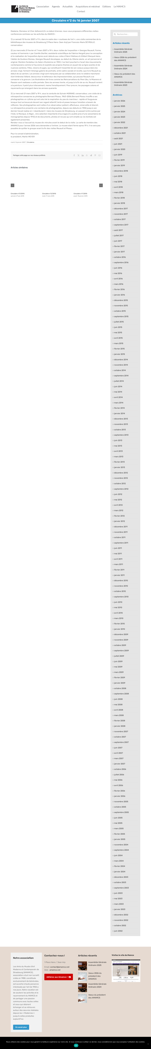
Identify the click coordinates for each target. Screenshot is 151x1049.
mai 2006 (118, 780)
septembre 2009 (121, 650)
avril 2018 (118, 187)
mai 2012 (118, 500)
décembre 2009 (121, 634)
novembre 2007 (121, 731)
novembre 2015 (121, 305)
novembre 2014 (121, 365)
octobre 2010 (120, 591)
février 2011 (119, 570)
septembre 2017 (121, 225)
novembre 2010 (121, 586)
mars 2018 (118, 192)
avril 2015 (118, 338)
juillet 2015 (119, 322)
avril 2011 (118, 559)
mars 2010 (118, 618)
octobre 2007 (120, 737)
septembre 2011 (121, 543)
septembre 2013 (121, 435)
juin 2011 (118, 548)
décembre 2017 (121, 208)
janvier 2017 (119, 252)
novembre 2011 (121, 532)
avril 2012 (118, 505)
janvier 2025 (119, 106)
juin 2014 (118, 386)
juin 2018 (118, 176)
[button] (12, 185)
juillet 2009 (119, 656)
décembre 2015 (121, 300)
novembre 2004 (121, 845)
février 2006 (119, 791)
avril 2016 (118, 279)
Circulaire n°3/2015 (18, 193)
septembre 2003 (121, 888)
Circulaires (30, 142)
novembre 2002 (121, 920)
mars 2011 (118, 564)
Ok (76, 1045)
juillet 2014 (119, 381)
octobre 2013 (120, 430)
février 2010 (119, 624)
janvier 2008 (119, 726)
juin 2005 (118, 818)
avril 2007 (118, 753)
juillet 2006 (119, 774)
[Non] (148, 1044)
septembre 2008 (121, 694)
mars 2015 (118, 343)
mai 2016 (118, 273)
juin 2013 (118, 440)
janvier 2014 (119, 413)
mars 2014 (118, 403)
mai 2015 (118, 332)
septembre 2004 (121, 850)
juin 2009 (118, 661)
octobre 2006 (120, 769)
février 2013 (119, 462)
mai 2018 (118, 182)
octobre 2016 (120, 257)
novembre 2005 (121, 801)
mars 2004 (119, 861)
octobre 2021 (120, 133)
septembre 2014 (121, 376)
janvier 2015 (119, 354)
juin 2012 (118, 494)
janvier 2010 (119, 629)
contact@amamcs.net (59, 967)
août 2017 (118, 230)
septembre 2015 (121, 316)
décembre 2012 (121, 473)
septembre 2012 (121, 489)
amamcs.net (55, 970)
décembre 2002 (121, 915)
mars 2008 (119, 715)
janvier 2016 (119, 295)
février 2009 (119, 677)
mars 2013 (118, 456)
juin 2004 (118, 855)
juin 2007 (118, 748)
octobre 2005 (120, 807)
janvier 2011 (119, 575)
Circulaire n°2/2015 (49, 193)
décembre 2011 (121, 527)
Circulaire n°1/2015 (80, 193)
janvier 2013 (119, 467)
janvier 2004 (119, 871)
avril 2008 (118, 710)
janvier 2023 (119, 117)
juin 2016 (118, 268)
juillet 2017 (119, 235)
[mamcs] (126, 960)
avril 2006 (118, 785)
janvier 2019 (119, 165)
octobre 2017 (120, 219)
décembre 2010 (121, 580)
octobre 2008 (120, 688)
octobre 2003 (120, 882)
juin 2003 (118, 893)
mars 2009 (119, 672)
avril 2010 (118, 613)
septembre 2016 (121, 262)
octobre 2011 (119, 537)
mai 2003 (118, 898)
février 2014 (119, 408)
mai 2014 (118, 392)
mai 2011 (118, 553)
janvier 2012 (119, 521)
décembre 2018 (121, 171)
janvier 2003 (119, 909)
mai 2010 (118, 607)
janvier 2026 (119, 101)
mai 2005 (118, 823)
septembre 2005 (121, 812)
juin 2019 (118, 155)
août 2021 (118, 138)
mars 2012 (118, 510)
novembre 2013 (121, 424)
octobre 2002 (120, 925)
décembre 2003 (121, 877)
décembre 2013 (121, 419)
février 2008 (119, 720)
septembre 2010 (121, 597)
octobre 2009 (120, 645)
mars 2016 (118, 284)
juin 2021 (118, 144)
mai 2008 (118, 704)
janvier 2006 (119, 796)
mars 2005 (119, 828)
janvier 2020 (119, 149)
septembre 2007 (121, 742)
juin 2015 (118, 327)
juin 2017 (118, 241)
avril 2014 (118, 397)
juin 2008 (118, 699)
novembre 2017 (121, 214)
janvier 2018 (119, 203)
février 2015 (119, 349)
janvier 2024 (119, 111)
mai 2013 (118, 446)
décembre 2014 (121, 359)
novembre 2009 (121, 640)
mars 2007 (118, 758)
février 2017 (119, 246)
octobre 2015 (120, 311)
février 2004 (119, 866)
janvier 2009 (119, 683)
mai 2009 (118, 667)
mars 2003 (119, 904)
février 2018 (119, 198)
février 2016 (119, 289)
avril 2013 (118, 451)
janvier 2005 (119, 839)
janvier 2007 (119, 764)
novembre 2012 (121, 478)
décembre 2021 (121, 128)
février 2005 (119, 834)
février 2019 (119, 160)
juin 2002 (118, 931)
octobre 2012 (120, 483)
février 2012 (119, 516)
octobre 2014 (120, 370)
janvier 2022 (119, 122)
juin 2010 (118, 602)
